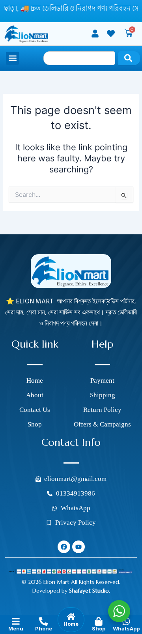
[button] (12, 58)
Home (71, 624)
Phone (43, 628)
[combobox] (79, 58)
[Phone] (43, 621)
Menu (15, 628)
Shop (98, 628)
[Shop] (98, 621)
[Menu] (15, 621)
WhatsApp (126, 628)
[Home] (71, 616)
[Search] (129, 58)
